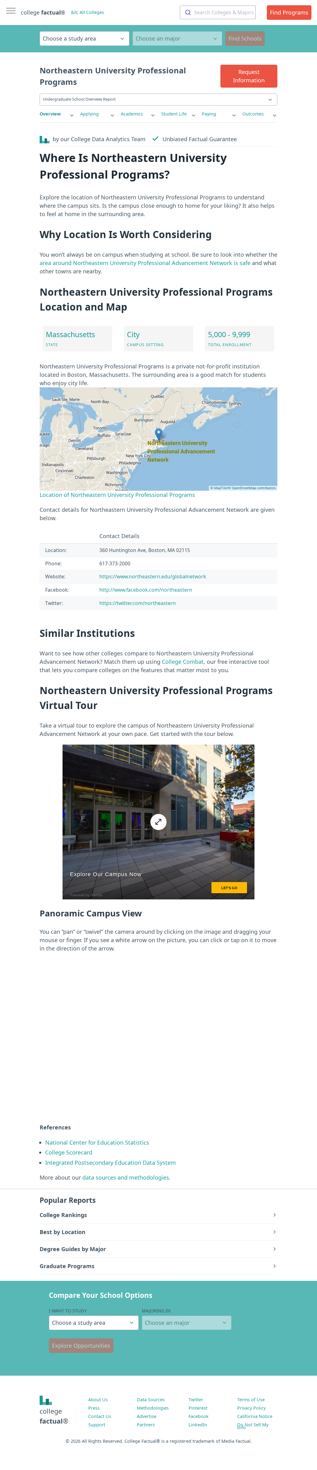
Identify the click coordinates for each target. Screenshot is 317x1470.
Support (96, 1425)
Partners (146, 1425)
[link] (57, 114)
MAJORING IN (156, 1311)
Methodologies (153, 1408)
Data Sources (151, 1400)
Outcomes (253, 114)
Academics (132, 114)
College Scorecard (68, 1152)
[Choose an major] (177, 38)
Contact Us (99, 1416)
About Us (98, 1400)
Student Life (174, 114)
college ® (43, 12)
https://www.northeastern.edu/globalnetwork (152, 576)
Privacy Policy (251, 1408)
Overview (50, 114)
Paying (209, 114)
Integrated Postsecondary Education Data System (110, 1162)
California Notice (254, 1416)
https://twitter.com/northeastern (137, 603)
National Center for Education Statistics (97, 1142)
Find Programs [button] (289, 12)
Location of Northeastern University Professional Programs (117, 494)
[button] (248, 76)
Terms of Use (251, 1400)
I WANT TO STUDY (68, 1311)
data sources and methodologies (125, 1177)
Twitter (196, 1400)
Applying (89, 114)
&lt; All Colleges (87, 12)
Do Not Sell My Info (252, 1426)
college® (54, 1416)
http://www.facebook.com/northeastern (145, 589)
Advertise (146, 1416)
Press (94, 1408)
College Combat (183, 661)
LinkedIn (198, 1425)
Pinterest (198, 1408)
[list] (57, 114)
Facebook (199, 1416)
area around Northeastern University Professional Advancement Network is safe (145, 263)
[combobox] (218, 12)
